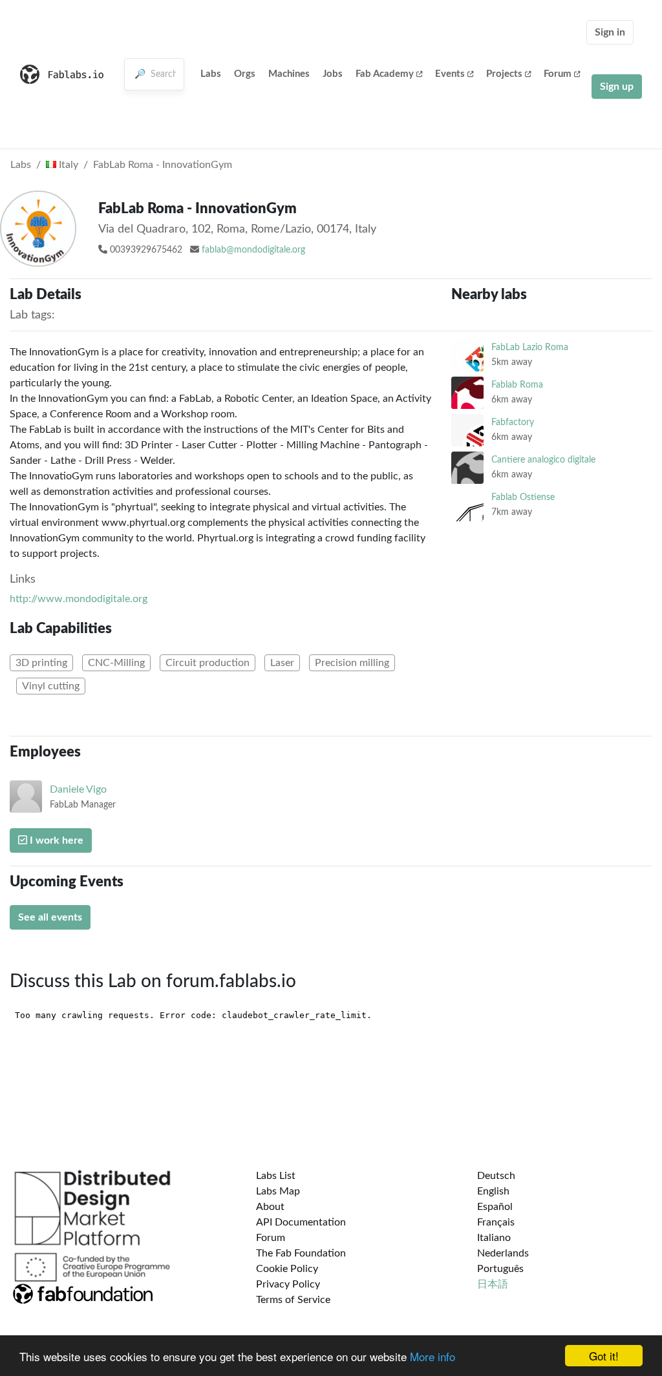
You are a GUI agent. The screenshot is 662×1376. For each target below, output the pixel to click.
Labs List (275, 1176)
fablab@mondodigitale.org (253, 250)
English (493, 1191)
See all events (50, 917)
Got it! (604, 1356)
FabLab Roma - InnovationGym (162, 165)
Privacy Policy (288, 1284)
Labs (210, 74)
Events (450, 74)
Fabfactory (512, 422)
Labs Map (278, 1191)
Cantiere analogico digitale (543, 459)
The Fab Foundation (301, 1253)
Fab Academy (385, 74)
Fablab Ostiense (523, 497)
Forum (557, 74)
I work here (55, 840)
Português (500, 1269)
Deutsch (496, 1176)
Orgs (244, 74)
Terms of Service (293, 1300)
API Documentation (301, 1222)
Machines (289, 74)
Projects (504, 74)
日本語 (492, 1284)
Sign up (617, 86)
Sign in (610, 32)
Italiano (494, 1238)
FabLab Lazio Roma (529, 347)
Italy (67, 165)
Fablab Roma (517, 385)
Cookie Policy (287, 1269)
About (270, 1207)
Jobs (333, 74)
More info (432, 1356)
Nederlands (503, 1253)
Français (496, 1222)
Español (495, 1207)
